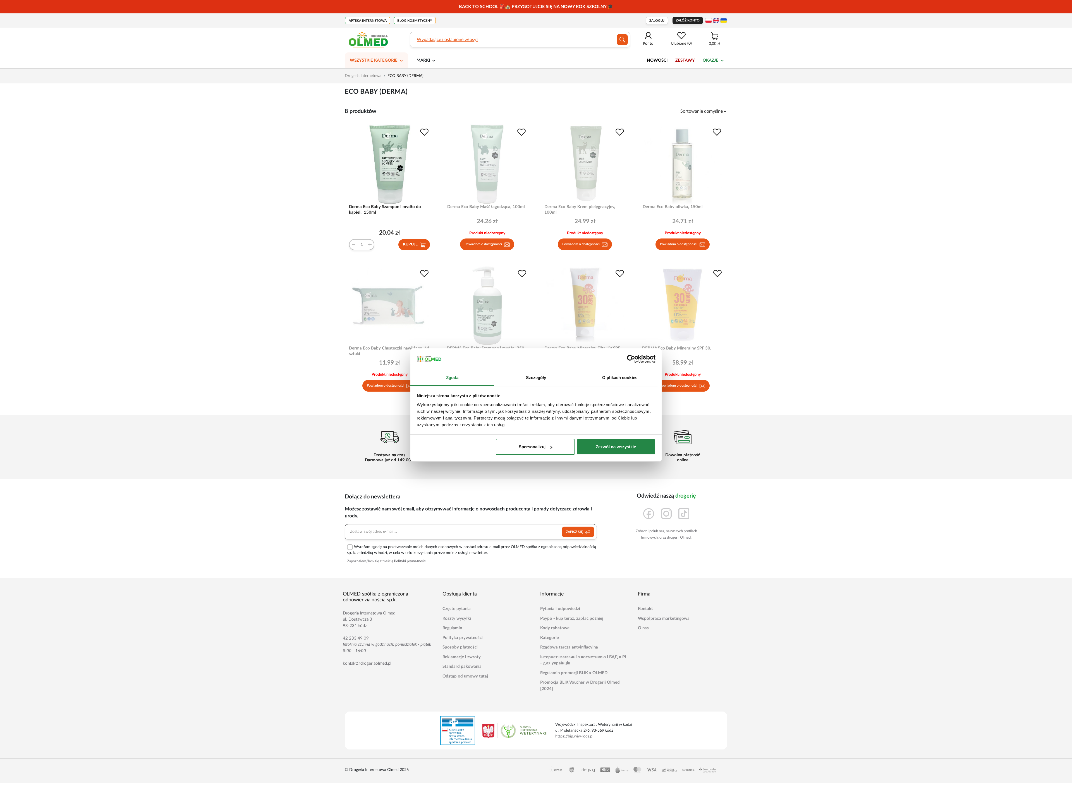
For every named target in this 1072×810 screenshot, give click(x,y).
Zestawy (685, 60)
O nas (643, 628)
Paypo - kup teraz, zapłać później (571, 618)
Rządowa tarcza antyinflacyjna (569, 647)
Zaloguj (656, 20)
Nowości (657, 60)
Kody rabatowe (555, 628)
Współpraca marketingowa (664, 618)
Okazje (710, 60)
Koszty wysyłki (456, 618)
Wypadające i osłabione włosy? (447, 39)
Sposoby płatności (460, 647)
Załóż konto (688, 20)
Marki (423, 60)
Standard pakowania (462, 666)
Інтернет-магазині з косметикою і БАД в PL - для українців (583, 660)
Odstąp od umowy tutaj (465, 676)
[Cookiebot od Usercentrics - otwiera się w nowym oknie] (631, 359)
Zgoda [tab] (452, 377)
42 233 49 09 (356, 638)
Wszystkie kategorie (374, 60)
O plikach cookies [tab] (619, 377)
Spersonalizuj (532, 446)
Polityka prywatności (462, 638)
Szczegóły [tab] (536, 377)
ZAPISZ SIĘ (575, 532)
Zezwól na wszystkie (616, 446)
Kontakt (645, 609)
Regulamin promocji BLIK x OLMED (573, 673)
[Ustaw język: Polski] (708, 20)
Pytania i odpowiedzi (560, 609)
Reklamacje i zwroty (461, 657)
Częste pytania (456, 609)
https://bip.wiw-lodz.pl (574, 736)
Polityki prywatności (410, 561)
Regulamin (452, 628)
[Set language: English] (716, 20)
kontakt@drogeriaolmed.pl (367, 663)
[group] (536, 6)
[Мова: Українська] (723, 20)
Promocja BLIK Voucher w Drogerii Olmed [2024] (580, 685)
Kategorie (549, 638)
